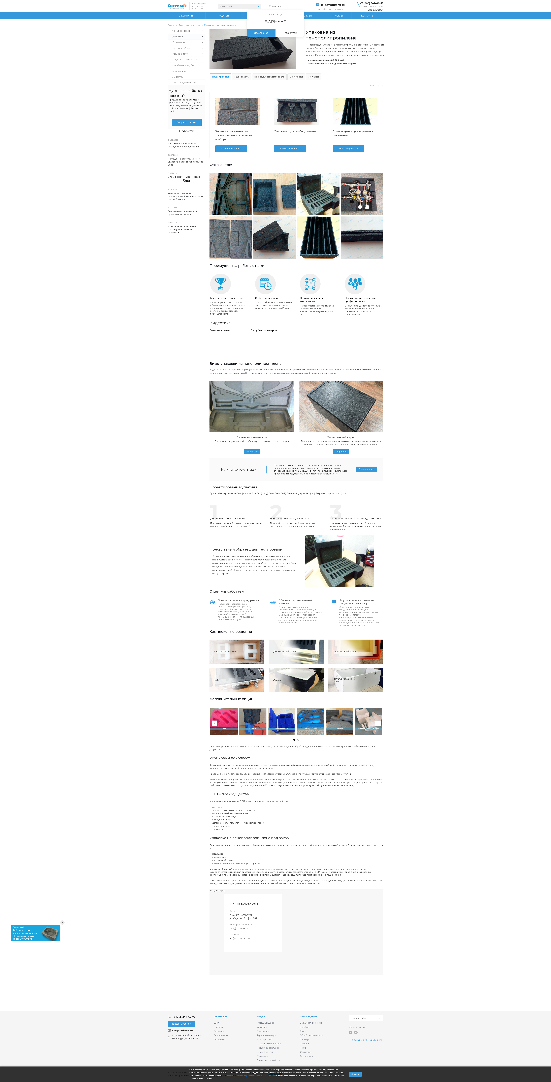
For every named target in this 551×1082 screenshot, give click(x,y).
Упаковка (262, 1027)
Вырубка (304, 1027)
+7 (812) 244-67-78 (240, 938)
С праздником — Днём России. (184, 177)
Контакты (313, 77)
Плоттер (304, 1039)
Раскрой (304, 1043)
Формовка (305, 1052)
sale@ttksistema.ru (333, 5)
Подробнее (252, 451)
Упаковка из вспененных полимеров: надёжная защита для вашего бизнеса (185, 196)
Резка (303, 1048)
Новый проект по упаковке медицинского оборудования (183, 145)
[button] (294, 740)
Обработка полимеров (312, 1035)
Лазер (303, 1031)
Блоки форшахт (265, 1052)
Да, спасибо (261, 33)
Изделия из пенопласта (269, 1043)
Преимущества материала (269, 77)
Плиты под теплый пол (268, 1060)
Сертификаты (221, 1035)
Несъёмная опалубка (268, 1048)
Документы (296, 77)
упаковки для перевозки (267, 869)
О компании (221, 1016)
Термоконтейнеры (266, 1035)
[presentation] (214, 723)
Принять (355, 1074)
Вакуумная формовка (311, 1023)
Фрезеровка (306, 1056)
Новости (218, 1027)
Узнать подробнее (231, 149)
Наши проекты (220, 77)
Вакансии (219, 1031)
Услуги (261, 1016)
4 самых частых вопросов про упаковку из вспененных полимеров (183, 229)
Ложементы (263, 1031)
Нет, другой (290, 33)
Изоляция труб (264, 1039)
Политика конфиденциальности (365, 1040)
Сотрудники (220, 1039)
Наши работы (241, 77)
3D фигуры (262, 1056)
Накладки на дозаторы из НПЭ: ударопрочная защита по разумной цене (186, 161)
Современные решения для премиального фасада (182, 213)
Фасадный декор (266, 1023)
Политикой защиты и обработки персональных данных (250, 1076)
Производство (309, 1016)
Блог (216, 1023)
